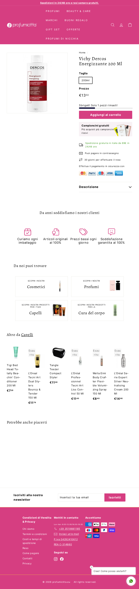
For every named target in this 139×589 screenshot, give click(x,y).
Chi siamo (28, 528)
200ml (86, 80)
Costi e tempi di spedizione (32, 541)
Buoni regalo (76, 20)
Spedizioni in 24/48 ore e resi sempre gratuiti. (69, 2)
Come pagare (31, 553)
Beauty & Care (79, 11)
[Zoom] (37, 83)
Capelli (27, 334)
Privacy (27, 563)
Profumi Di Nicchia (62, 38)
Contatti (27, 558)
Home (82, 52)
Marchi (52, 20)
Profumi (53, 11)
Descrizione (88, 187)
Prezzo (84, 88)
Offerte (73, 29)
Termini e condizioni (35, 534)
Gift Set (53, 29)
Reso (25, 548)
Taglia (83, 73)
